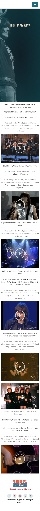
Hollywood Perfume (20, 174)
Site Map (20, 502)
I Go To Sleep (11, 282)
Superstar (24, 279)
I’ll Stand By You (28, 117)
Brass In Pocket (23, 285)
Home (6, 104)
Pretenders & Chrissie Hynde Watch (22, 104)
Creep (29, 428)
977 (29, 171)
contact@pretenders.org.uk (22, 500)
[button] (20, 148)
